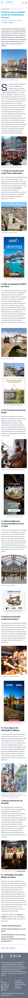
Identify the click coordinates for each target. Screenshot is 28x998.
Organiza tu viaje (7, 20)
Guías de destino (17, 20)
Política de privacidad (18, 987)
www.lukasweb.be (21, 871)
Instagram (4, 982)
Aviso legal (18, 981)
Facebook (6, 986)
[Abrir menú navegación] (26, 3)
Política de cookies (20, 984)
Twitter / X (6, 984)
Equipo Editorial (19, 982)
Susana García (5, 9)
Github (5, 990)
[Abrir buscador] (23, 3)
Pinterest (5, 988)
